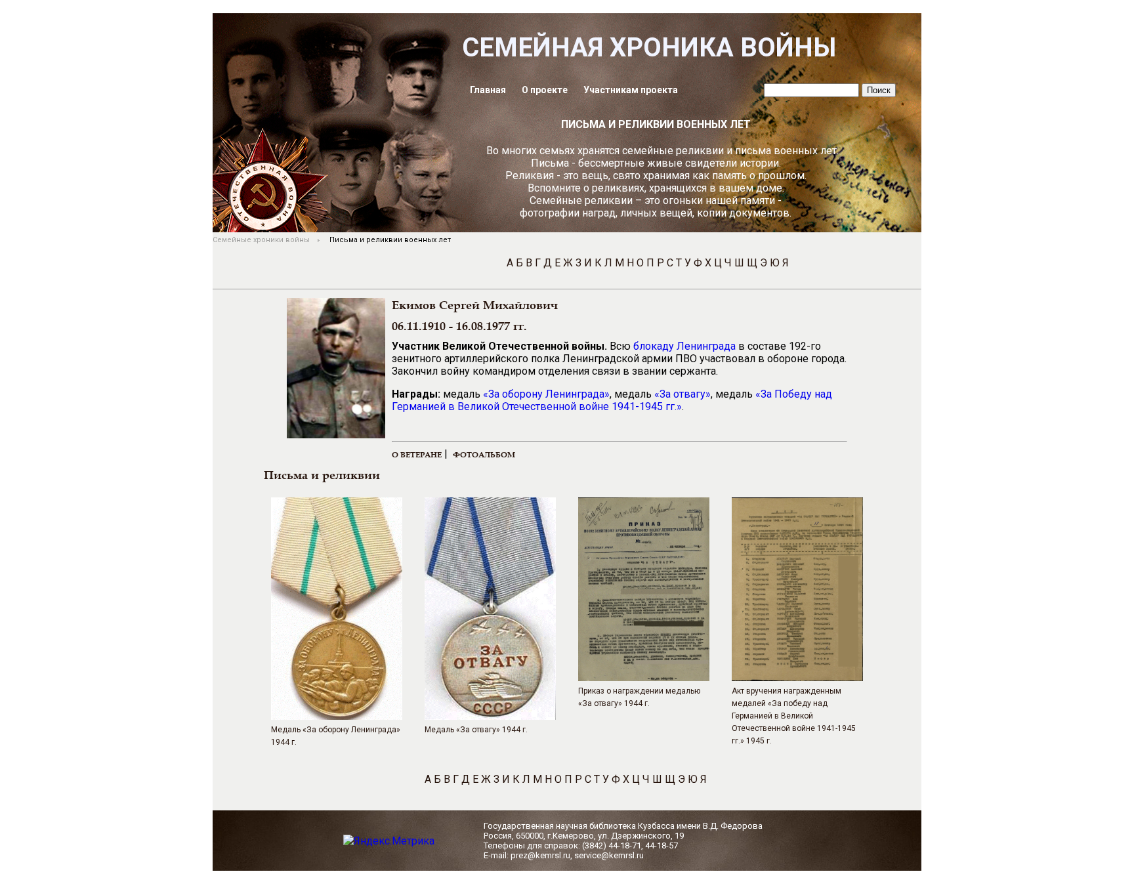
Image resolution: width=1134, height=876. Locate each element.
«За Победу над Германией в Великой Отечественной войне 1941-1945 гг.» (612, 400)
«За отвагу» (682, 394)
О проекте (545, 90)
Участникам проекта (630, 90)
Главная (488, 90)
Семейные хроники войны (261, 240)
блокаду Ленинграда (684, 346)
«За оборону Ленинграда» (546, 394)
